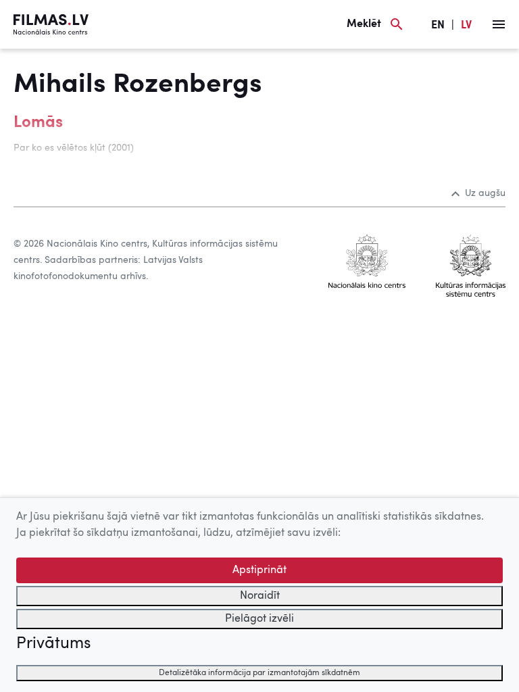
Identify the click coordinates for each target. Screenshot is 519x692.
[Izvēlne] (499, 24)
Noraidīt (260, 596)
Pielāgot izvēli (259, 619)
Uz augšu (485, 193)
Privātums (53, 644)
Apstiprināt (259, 570)
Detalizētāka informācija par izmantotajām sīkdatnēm (259, 673)
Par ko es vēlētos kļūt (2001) (74, 148)
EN (438, 25)
